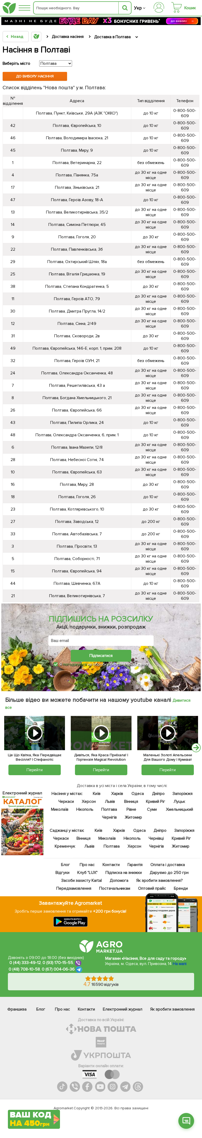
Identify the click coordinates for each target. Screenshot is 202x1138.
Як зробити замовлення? (159, 880)
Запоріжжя (183, 793)
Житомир (133, 817)
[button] (186, 1121)
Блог (65, 864)
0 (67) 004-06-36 (58, 969)
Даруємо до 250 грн (169, 872)
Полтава (109, 809)
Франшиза (17, 1009)
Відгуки (62, 872)
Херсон (89, 801)
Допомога (119, 880)
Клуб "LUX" (87, 872)
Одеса (138, 793)
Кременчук (65, 846)
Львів (110, 801)
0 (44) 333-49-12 (25, 962)
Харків (117, 793)
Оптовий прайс (152, 888)
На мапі (179, 963)
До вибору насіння (35, 76)
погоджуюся (75, 664)
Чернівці (156, 838)
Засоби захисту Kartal (81, 880)
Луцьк (179, 801)
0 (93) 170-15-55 (58, 962)
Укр (138, 8)
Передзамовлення (73, 888)
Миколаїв (59, 809)
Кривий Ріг (155, 801)
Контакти (111, 864)
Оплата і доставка (167, 864)
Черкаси (66, 801)
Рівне (131, 809)
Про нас (87, 864)
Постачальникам (114, 888)
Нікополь (84, 809)
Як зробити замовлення (172, 1009)
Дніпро (158, 793)
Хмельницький (179, 809)
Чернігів (109, 817)
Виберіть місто (16, 63)
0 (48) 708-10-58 (24, 969)
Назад (17, 36)
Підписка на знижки (123, 872)
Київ (96, 793)
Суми (152, 809)
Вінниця (131, 801)
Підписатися (101, 655)
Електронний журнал (122, 1009)
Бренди (181, 888)
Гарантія (135, 864)
